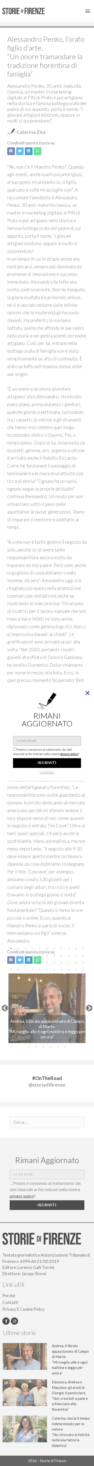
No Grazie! (47, 772)
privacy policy (69, 754)
